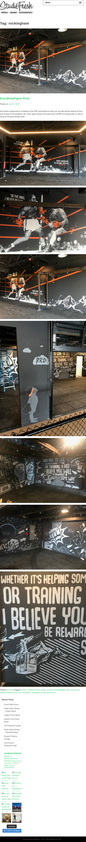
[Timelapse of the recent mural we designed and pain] (17, 818)
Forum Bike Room (11, 704)
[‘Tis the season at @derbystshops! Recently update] (6, 807)
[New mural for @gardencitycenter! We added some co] (17, 807)
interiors (11, 690)
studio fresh (51, 693)
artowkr (23, 690)
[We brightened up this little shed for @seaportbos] (6, 776)
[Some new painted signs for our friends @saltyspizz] (6, 786)
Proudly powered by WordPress (31, 839)
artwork (30, 690)
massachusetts (6, 693)
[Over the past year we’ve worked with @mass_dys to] (17, 776)
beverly (37, 690)
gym (68, 690)
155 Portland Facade (12, 726)
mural (15, 693)
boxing (49, 690)
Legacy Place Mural (12, 715)
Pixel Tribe (58, 839)
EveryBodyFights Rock (14, 98)
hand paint (75, 690)
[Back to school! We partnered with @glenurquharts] (6, 818)
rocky (43, 693)
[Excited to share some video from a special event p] (6, 797)
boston (43, 690)
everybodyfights (59, 690)
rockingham (36, 693)
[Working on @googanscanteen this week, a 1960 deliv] (17, 786)
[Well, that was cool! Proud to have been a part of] (17, 797)
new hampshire (24, 693)
